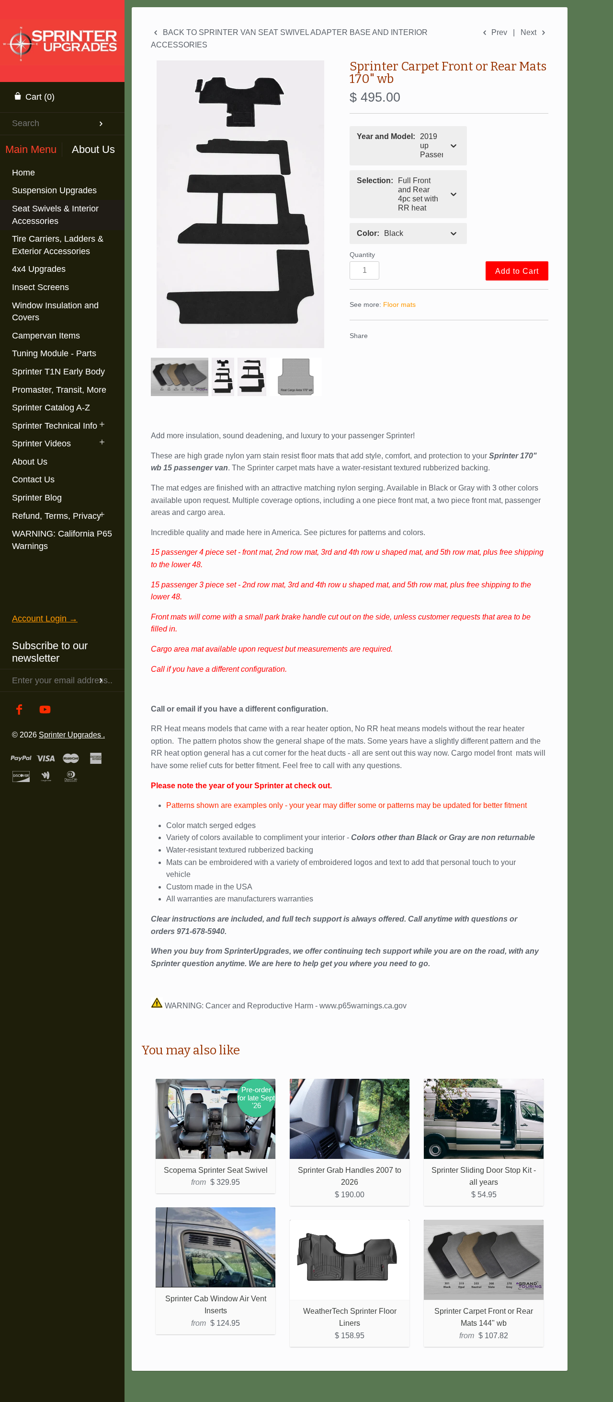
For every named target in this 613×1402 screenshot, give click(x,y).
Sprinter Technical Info (54, 426)
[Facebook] (19, 710)
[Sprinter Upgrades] (62, 31)
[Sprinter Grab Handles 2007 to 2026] (349, 1119)
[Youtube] (45, 710)
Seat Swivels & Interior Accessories (55, 215)
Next (529, 32)
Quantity (362, 254)
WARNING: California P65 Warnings (62, 540)
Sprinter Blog (37, 497)
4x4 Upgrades (39, 269)
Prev (498, 32)
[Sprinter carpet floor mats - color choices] (179, 377)
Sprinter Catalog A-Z (51, 407)
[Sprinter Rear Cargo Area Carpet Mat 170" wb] (296, 377)
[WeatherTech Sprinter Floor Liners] (349, 1260)
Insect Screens (40, 287)
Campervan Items (46, 335)
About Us (29, 462)
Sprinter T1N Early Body (58, 371)
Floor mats (399, 304)
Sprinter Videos (41, 443)
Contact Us (33, 479)
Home (23, 172)
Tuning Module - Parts (54, 353)
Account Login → (45, 618)
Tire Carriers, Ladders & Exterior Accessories (57, 245)
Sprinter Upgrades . (72, 734)
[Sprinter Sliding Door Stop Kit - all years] (484, 1119)
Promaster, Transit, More (59, 390)
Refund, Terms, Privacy (56, 516)
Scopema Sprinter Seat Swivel (216, 1170)
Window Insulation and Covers (55, 312)
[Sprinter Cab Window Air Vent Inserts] (215, 1247)
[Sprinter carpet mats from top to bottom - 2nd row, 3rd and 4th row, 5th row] (252, 377)
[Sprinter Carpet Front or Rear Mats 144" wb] (484, 1260)
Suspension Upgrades (54, 190)
